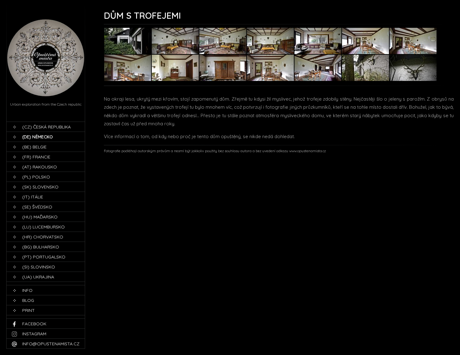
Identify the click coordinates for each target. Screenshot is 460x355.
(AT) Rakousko (39, 167)
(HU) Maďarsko (40, 217)
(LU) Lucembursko (43, 227)
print (28, 310)
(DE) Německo (37, 137)
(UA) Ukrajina (38, 277)
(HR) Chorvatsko (42, 237)
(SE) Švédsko (37, 207)
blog (28, 300)
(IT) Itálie (32, 197)
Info (27, 290)
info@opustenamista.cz (50, 344)
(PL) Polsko (36, 177)
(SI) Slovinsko (38, 267)
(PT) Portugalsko (43, 257)
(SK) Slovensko (40, 187)
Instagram (34, 334)
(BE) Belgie (34, 147)
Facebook (34, 324)
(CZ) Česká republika (46, 127)
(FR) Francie (36, 157)
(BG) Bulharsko (40, 247)
